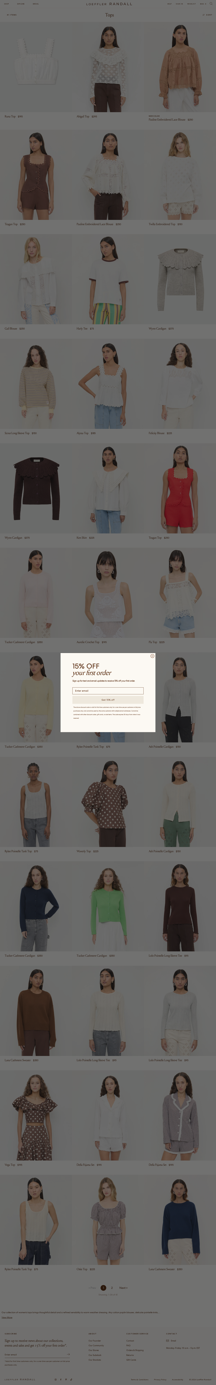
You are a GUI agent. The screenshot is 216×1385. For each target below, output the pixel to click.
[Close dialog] (152, 656)
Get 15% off (108, 699)
